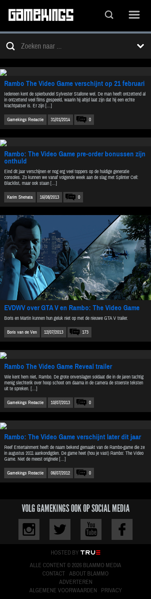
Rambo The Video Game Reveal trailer (58, 366)
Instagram (28, 529)
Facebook (122, 529)
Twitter (59, 529)
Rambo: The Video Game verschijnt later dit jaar (72, 437)
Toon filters (140, 46)
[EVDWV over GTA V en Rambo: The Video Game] (75, 257)
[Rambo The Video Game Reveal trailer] (75, 354)
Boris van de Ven (22, 332)
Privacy (111, 590)
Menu (134, 15)
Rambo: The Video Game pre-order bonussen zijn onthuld (75, 158)
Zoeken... (109, 15)
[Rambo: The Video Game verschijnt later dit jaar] (75, 424)
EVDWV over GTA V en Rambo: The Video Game (72, 307)
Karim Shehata (20, 197)
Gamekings (40, 15)
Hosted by (65, 553)
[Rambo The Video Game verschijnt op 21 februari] (75, 71)
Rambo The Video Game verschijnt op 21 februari (74, 83)
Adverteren (75, 582)
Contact (53, 574)
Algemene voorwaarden (63, 590)
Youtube (91, 529)
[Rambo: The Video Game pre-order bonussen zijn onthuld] (75, 141)
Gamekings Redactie (25, 120)
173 (85, 332)
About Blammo (89, 574)
